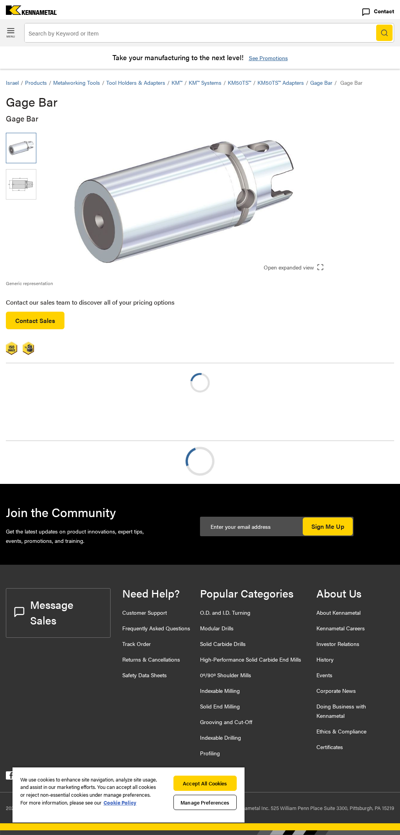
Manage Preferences (204, 802)
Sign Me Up (327, 526)
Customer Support (144, 612)
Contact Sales (35, 320)
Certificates (329, 747)
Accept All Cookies (205, 783)
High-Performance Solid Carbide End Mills (250, 659)
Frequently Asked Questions (156, 628)
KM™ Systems (205, 82)
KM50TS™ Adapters (280, 82)
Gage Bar (321, 82)
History (325, 659)
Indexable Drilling (220, 737)
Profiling (210, 753)
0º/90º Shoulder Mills (225, 675)
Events (324, 675)
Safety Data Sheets (144, 675)
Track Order (136, 644)
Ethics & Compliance (341, 731)
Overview (34, 461)
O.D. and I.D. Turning (225, 612)
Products (36, 82)
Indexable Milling (220, 690)
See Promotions (268, 58)
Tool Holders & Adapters (135, 82)
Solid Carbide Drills (223, 644)
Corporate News (336, 690)
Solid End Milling (220, 706)
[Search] (384, 33)
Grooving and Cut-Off (226, 722)
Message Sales (51, 612)
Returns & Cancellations (151, 659)
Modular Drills (217, 628)
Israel (12, 82)
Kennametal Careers (340, 628)
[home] (28, 12)
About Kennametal (338, 612)
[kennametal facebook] (10, 777)
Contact (384, 11)
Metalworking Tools (76, 82)
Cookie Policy (120, 802)
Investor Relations (337, 644)
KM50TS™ (239, 82)
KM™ (176, 82)
